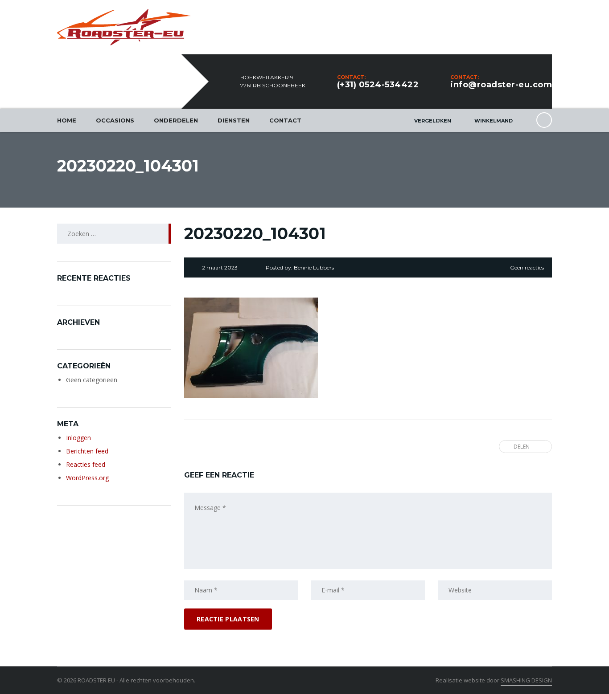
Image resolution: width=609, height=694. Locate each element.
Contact (285, 120)
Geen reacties (527, 267)
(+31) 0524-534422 (378, 85)
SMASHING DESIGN (526, 680)
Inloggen (78, 437)
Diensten (234, 120)
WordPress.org (87, 478)
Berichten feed (87, 451)
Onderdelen (176, 120)
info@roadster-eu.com (501, 85)
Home (66, 120)
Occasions (115, 120)
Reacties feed (85, 464)
